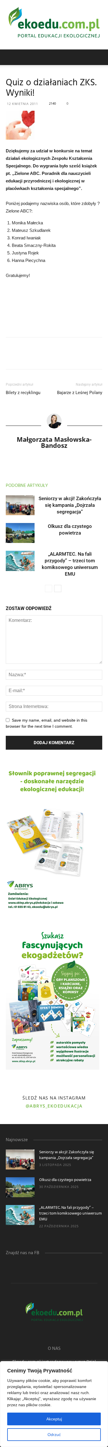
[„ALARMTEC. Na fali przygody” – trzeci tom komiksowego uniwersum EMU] (20, 561)
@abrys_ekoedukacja (54, 1106)
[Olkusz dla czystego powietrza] (20, 533)
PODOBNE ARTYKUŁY (27, 485)
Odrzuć (54, 1434)
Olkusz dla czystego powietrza (65, 1180)
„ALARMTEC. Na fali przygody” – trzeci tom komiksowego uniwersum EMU (70, 1213)
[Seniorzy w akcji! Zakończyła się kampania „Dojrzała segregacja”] (20, 505)
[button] (100, 57)
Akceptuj (54, 1419)
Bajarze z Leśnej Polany (79, 392)
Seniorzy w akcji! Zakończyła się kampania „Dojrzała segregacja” (70, 505)
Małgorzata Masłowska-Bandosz (54, 442)
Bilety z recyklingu (23, 392)
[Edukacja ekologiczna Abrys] (54, 24)
